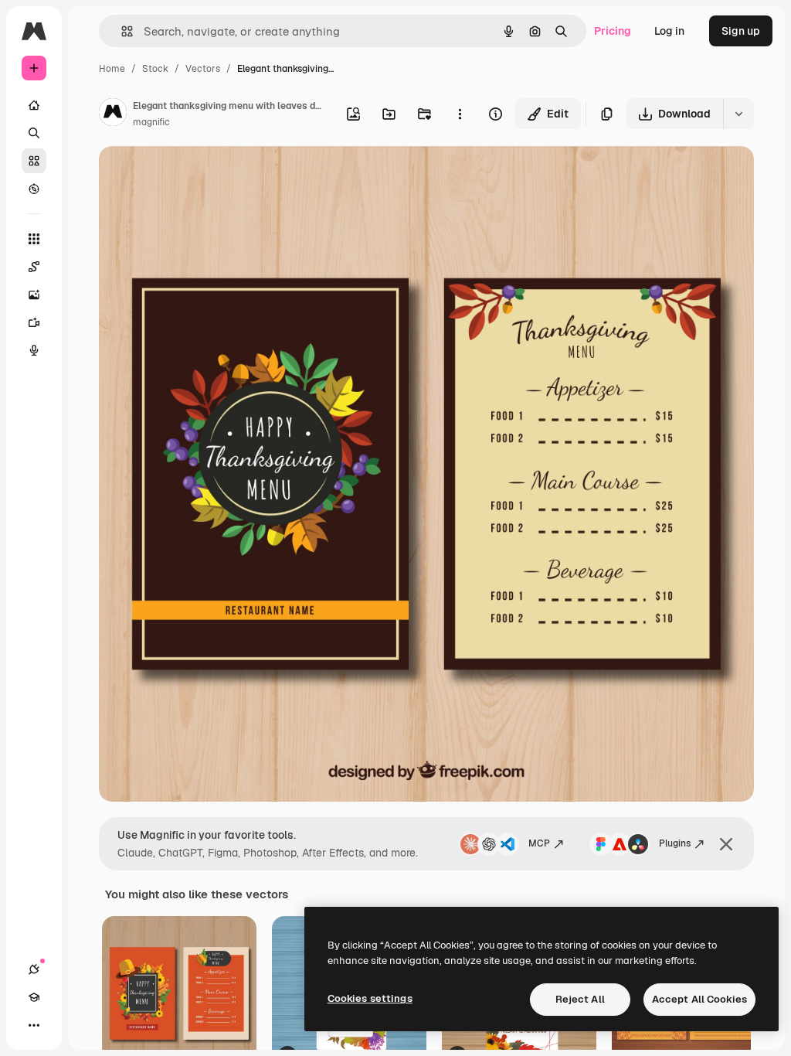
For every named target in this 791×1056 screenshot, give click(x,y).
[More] (34, 1025)
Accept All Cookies (699, 999)
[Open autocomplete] (121, 31)
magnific (151, 122)
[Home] (34, 105)
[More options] (459, 113)
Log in (669, 31)
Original (197, 176)
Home (112, 69)
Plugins (675, 843)
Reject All (580, 999)
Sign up (740, 31)
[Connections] (34, 969)
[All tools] (34, 239)
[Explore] (34, 188)
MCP (539, 843)
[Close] (726, 844)
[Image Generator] (34, 294)
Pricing (612, 31)
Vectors (202, 69)
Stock (155, 69)
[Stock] (34, 160)
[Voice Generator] (34, 350)
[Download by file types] (738, 113)
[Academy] (34, 997)
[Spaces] (34, 266)
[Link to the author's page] (113, 114)
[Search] (34, 133)
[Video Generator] (34, 322)
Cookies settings (370, 998)
